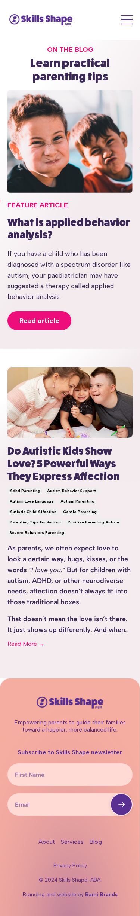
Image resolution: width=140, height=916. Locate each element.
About (46, 841)
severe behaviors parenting (37, 532)
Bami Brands (101, 894)
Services (72, 841)
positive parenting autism (93, 522)
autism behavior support (71, 490)
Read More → (25, 643)
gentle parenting (80, 511)
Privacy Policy (70, 865)
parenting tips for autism (35, 522)
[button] (121, 804)
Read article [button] (39, 321)
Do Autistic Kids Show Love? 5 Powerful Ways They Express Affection (63, 464)
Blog (95, 841)
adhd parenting (25, 490)
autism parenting (77, 501)
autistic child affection (33, 511)
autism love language (32, 501)
